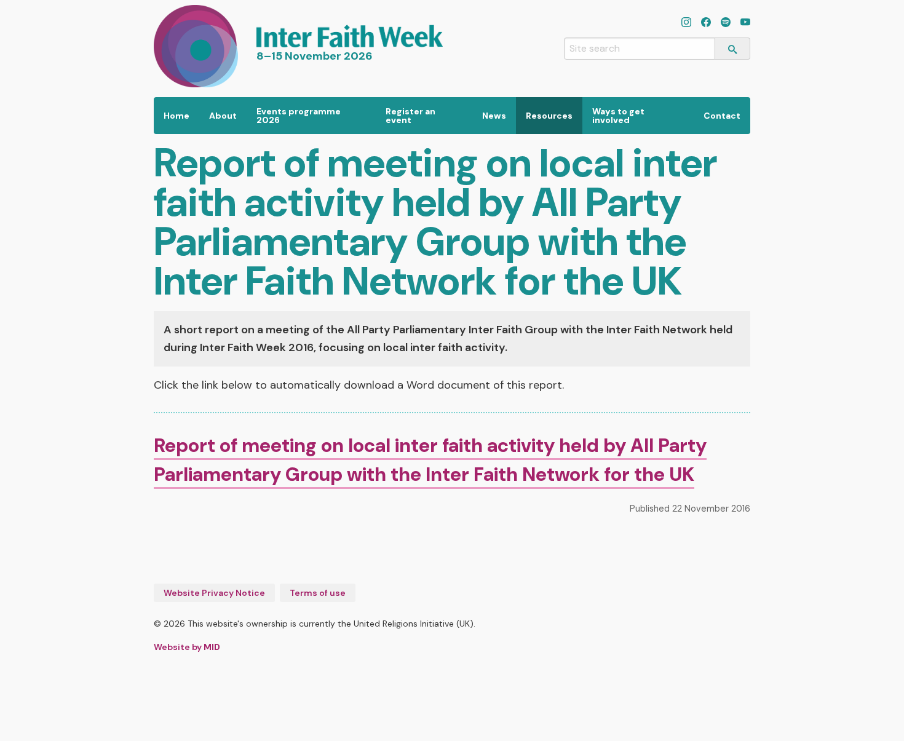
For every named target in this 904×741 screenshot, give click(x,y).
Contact (722, 115)
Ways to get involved (618, 115)
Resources (549, 115)
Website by (187, 646)
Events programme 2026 (298, 115)
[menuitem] (176, 115)
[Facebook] (706, 23)
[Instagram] (686, 23)
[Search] (732, 49)
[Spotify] (726, 23)
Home (176, 115)
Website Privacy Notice (214, 592)
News (494, 115)
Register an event (410, 115)
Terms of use (318, 592)
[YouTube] (745, 23)
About (223, 115)
